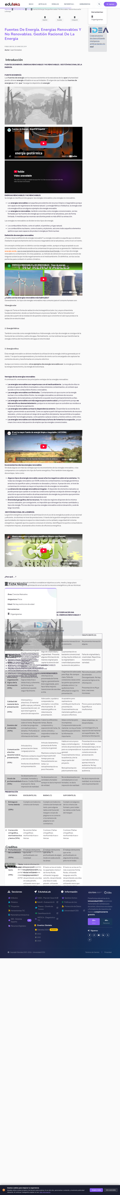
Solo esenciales (111, 1190)
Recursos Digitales (18, 926)
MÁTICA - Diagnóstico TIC (46, 918)
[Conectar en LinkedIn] (103, 935)
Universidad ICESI (71, 910)
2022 (39, 934)
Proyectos (15, 906)
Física (28, 9)
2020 (39, 941)
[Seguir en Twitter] (108, 935)
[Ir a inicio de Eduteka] (12, 4)
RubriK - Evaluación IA (45, 902)
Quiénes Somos (71, 898)
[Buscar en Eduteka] (99, 4)
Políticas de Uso (70, 902)
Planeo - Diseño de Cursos (45, 907)
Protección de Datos (73, 906)
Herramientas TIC (18, 910)
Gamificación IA (44, 913)
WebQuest (8, 9)
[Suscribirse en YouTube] (99, 935)
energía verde (10, 251)
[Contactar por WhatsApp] (90, 940)
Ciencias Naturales (19, 9)
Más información (45, 1192)
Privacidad (108, 952)
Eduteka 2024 (46, 930)
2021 (39, 937)
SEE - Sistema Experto (20, 920)
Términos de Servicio (92, 952)
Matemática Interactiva (19, 915)
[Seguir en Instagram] (94, 935)
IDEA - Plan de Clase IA (47, 898)
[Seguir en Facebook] (90, 935)
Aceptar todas (96, 1190)
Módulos (14, 902)
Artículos (14, 898)
